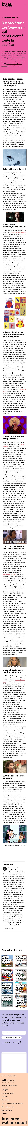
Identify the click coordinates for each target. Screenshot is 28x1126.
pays (16, 177)
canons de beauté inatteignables (16, 781)
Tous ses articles (8, 928)
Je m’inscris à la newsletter (11, 1037)
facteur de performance (18, 232)
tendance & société (10, 18)
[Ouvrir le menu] (26, 5)
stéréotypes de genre (9, 574)
